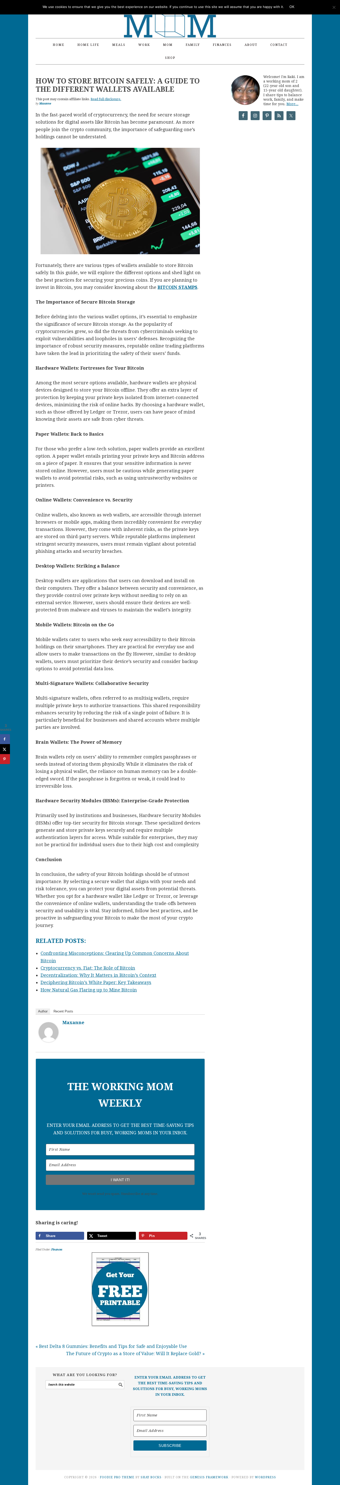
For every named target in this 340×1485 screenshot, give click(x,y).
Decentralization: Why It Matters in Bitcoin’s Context (98, 975)
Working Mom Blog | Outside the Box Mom (170, 16)
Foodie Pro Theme (117, 1477)
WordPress (265, 1477)
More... (292, 104)
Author (43, 1011)
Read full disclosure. (106, 99)
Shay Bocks (151, 1477)
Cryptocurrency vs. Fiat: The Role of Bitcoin (88, 968)
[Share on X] (5, 749)
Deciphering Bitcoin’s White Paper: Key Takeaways (96, 982)
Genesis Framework (209, 1477)
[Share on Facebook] (5, 739)
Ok (291, 7)
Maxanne (73, 1022)
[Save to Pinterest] (5, 759)
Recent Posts (63, 1011)
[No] (333, 7)
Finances (56, 1249)
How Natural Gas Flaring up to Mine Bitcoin (89, 989)
